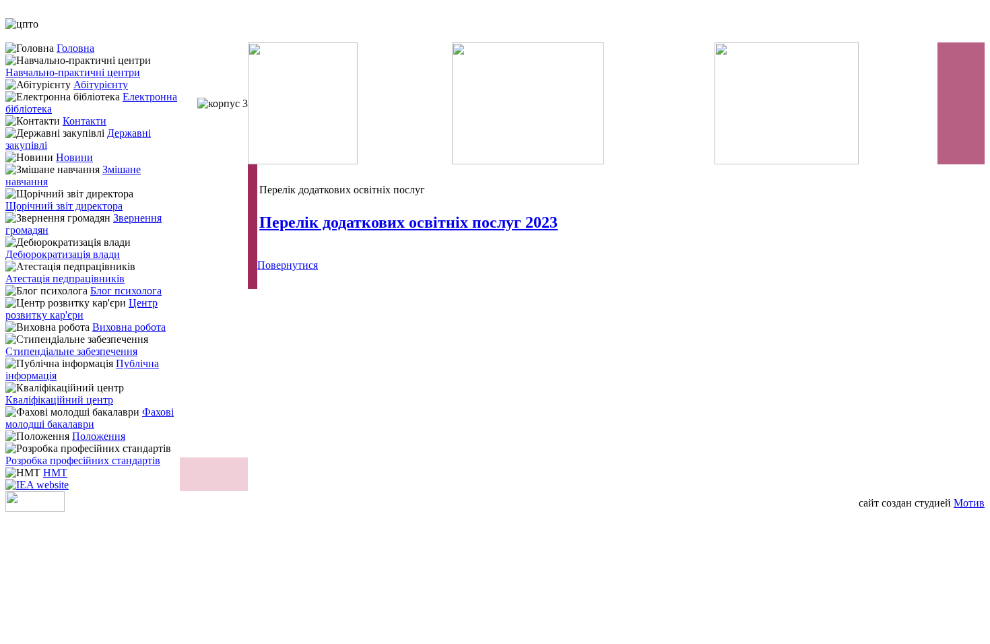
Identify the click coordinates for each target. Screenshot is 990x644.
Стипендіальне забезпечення (71, 351)
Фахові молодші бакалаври (89, 418)
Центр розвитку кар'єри (81, 309)
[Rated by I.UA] (35, 508)
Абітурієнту (100, 84)
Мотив (969, 503)
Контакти (84, 121)
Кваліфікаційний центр (59, 400)
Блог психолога (126, 290)
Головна (75, 48)
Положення (98, 436)
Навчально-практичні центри (72, 72)
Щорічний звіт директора (64, 206)
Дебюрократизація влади (62, 254)
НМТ (55, 472)
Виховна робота (129, 327)
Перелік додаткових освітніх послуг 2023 (408, 222)
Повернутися (287, 265)
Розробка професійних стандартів (82, 460)
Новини (74, 157)
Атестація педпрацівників (65, 278)
